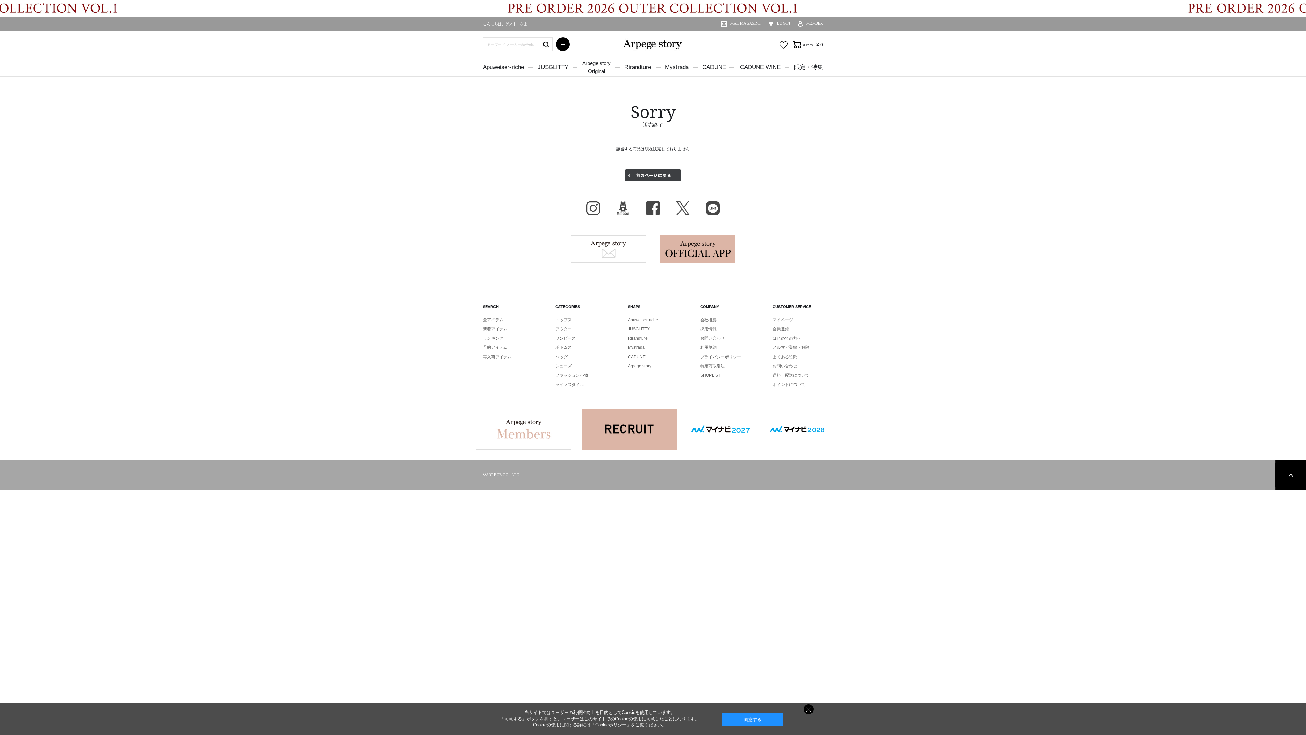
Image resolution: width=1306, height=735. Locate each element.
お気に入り (784, 45)
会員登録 (781, 329)
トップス (563, 319)
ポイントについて (789, 384)
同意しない (809, 709)
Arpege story (608, 249)
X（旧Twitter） (683, 208)
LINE (713, 208)
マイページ (783, 319)
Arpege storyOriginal (596, 67)
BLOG (623, 208)
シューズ (563, 366)
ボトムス (563, 347)
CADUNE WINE (760, 67)
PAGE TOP (1290, 475)
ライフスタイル (569, 384)
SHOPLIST (710, 375)
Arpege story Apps (697, 249)
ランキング (493, 338)
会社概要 (708, 319)
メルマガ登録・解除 (791, 347)
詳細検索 (563, 44)
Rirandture (637, 67)
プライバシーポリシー (720, 357)
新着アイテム (495, 329)
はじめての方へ (787, 338)
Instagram (593, 208)
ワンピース (565, 338)
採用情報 (708, 329)
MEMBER (814, 23)
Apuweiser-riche (503, 67)
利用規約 (708, 347)
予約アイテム (495, 347)
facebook (653, 208)
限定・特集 (808, 67)
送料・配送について (791, 375)
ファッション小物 (571, 375)
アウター (563, 329)
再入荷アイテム (497, 357)
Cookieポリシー (610, 725)
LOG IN (783, 23)
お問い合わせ (712, 338)
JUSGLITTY (553, 67)
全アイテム (493, 319)
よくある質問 (785, 357)
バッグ (561, 357)
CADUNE (714, 67)
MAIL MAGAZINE (745, 23)
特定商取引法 (712, 366)
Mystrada (677, 67)
